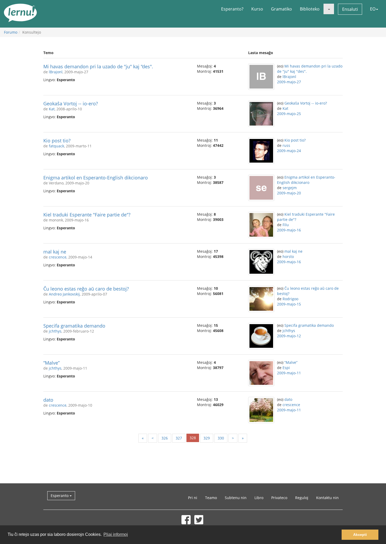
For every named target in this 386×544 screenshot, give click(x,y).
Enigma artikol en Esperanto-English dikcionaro (95, 177)
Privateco (279, 497)
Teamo (211, 497)
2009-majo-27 (289, 81)
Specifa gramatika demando (74, 326)
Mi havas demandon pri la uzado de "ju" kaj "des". (98, 66)
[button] (329, 9)
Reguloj (301, 497)
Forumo (10, 32)
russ (286, 145)
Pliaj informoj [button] (115, 534)
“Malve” (51, 363)
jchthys (55, 331)
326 (164, 438)
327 (179, 438)
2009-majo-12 (289, 335)
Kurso (257, 9)
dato (48, 400)
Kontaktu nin (327, 497)
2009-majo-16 (289, 229)
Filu (286, 224)
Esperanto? (232, 9)
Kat (52, 108)
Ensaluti (350, 9)
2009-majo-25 (289, 113)
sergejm (290, 187)
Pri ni (192, 497)
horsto (288, 256)
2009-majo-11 (289, 372)
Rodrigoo (290, 298)
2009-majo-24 (289, 150)
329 (207, 438)
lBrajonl (55, 71)
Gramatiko (281, 9)
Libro (258, 497)
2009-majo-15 (289, 304)
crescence (57, 257)
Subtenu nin (236, 497)
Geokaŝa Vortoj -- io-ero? (70, 103)
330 (221, 438)
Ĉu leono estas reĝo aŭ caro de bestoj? (86, 289)
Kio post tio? (57, 140)
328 (193, 437)
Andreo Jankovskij (64, 294)
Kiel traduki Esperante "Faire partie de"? (87, 214)
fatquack (56, 145)
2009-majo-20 (289, 192)
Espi (286, 367)
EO (372, 9)
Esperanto (60, 495)
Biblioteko (310, 9)
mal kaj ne (54, 251)
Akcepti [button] (360, 534)
